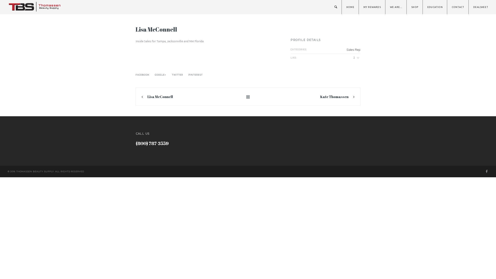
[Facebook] (486, 171)
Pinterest (196, 74)
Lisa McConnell (160, 96)
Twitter (177, 74)
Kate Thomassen (334, 96)
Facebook (142, 74)
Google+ (160, 74)
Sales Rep (353, 50)
